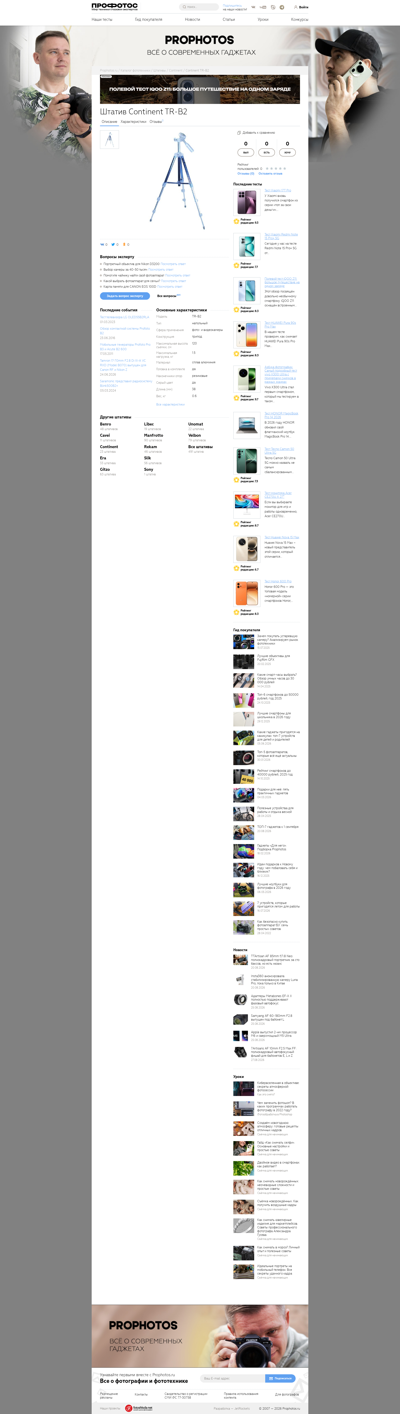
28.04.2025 (264, 816)
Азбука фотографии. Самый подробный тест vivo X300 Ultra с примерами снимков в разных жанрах (281, 374)
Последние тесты (247, 184)
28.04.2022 (264, 933)
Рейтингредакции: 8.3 (250, 309)
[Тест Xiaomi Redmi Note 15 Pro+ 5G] (246, 246)
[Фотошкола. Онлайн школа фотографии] (139, 1408)
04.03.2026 (264, 797)
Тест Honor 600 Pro (278, 581)
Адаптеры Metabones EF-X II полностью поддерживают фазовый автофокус (271, 1000)
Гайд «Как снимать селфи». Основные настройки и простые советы (276, 1146)
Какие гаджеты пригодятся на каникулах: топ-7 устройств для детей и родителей (278, 736)
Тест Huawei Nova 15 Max (282, 537)
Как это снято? (266, 1094)
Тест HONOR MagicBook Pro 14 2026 (281, 415)
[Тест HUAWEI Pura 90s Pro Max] (246, 334)
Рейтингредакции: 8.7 (250, 524)
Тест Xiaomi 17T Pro (278, 190)
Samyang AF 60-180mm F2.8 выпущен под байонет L (271, 1018)
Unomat (195, 424)
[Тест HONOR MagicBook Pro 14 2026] (246, 425)
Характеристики (133, 122)
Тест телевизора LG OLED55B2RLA (124, 317)
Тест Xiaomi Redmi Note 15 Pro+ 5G (281, 236)
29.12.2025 (263, 721)
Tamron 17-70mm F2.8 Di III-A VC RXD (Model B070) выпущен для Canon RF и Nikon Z (123, 365)
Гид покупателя (148, 19)
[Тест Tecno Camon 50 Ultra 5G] (246, 461)
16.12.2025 (263, 876)
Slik (147, 458)
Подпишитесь (232, 6)
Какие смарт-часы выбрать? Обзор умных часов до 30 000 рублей (277, 678)
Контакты (141, 1395)
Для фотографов (287, 1395)
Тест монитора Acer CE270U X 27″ (278, 495)
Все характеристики (170, 404)
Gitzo (105, 469)
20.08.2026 (264, 831)
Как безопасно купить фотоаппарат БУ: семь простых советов (272, 925)
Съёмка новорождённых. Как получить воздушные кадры (277, 1203)
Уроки (263, 19)
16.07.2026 (263, 910)
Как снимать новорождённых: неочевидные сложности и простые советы (278, 1185)
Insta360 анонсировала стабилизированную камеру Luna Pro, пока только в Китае (274, 980)
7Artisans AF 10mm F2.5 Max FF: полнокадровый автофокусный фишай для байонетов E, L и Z (273, 1052)
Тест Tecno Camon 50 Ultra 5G (279, 451)
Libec (149, 424)
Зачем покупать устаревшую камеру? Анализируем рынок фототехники (277, 640)
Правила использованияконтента (241, 1396)
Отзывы (156, 122)
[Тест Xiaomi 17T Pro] (246, 202)
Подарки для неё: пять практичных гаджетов (273, 791)
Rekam (150, 446)
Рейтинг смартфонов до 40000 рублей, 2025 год (275, 773)
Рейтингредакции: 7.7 (249, 265)
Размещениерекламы (109, 1396)
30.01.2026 (263, 760)
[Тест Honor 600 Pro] (246, 593)
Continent (109, 446)
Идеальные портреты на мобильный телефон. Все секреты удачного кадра (274, 1270)
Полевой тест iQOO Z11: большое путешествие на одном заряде (282, 282)
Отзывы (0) (246, 173)
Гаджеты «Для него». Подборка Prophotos (271, 847)
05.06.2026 (264, 743)
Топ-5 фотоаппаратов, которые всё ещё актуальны (277, 754)
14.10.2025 (263, 778)
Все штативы (200, 446)
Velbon (194, 435)
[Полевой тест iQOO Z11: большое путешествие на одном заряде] (246, 290)
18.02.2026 (263, 853)
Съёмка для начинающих (272, 1134)
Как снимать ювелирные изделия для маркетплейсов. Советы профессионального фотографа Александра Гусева (277, 1227)
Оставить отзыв (270, 173)
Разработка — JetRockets (232, 1409)
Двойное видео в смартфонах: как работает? (278, 1164)
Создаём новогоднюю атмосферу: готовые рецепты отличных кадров (277, 1126)
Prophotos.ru (291, 1409)
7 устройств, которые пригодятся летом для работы (278, 905)
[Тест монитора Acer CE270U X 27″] (246, 505)
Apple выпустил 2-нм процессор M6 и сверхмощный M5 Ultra (274, 1034)
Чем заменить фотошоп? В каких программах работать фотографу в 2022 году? (277, 1106)
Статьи (229, 19)
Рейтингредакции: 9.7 (249, 398)
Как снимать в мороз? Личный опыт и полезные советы (278, 1249)
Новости (192, 19)
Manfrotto (153, 435)
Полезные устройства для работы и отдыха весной (275, 810)
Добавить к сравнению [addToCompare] (259, 133)
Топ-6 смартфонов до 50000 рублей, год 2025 (278, 696)
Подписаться (283, 1378)
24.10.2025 (263, 702)
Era (103, 458)
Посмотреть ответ (173, 264)
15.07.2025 (263, 648)
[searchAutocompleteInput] (200, 7)
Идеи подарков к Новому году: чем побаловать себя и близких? (277, 868)
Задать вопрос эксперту (125, 296)
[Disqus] (164, 538)
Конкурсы (299, 19)
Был (246, 152)
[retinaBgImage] (243, 642)
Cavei (105, 435)
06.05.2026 (264, 892)
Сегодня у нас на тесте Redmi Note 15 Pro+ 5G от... (281, 248)
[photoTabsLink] (109, 139)
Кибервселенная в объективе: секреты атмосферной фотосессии (278, 1086)
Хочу (287, 152)
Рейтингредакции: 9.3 (249, 221)
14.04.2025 (263, 686)
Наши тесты (102, 19)
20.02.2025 (264, 664)
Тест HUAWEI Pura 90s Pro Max (280, 325)
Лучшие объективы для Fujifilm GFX (273, 658)
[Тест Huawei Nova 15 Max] (246, 549)
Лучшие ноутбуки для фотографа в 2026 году (274, 886)
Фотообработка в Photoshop (274, 1114)
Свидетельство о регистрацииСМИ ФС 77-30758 (186, 1396)
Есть (267, 152)
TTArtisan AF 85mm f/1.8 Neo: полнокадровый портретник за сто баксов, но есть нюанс (275, 960)
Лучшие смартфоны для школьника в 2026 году (274, 715)
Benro (105, 424)
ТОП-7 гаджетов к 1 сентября (278, 827)
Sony (148, 469)
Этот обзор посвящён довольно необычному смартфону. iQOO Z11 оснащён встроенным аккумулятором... (280, 300)
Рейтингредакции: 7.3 (249, 480)
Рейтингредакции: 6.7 (250, 568)
